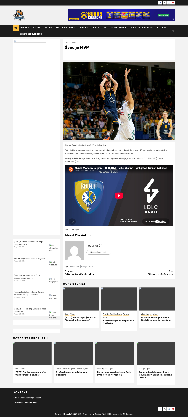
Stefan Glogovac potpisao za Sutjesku (29, 259)
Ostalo (67, 314)
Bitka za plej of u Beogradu (160, 272)
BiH (57, 28)
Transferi (126, 314)
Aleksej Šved (74, 267)
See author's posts (98, 252)
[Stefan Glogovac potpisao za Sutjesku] (119, 299)
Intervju (161, 28)
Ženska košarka (119, 28)
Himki (91, 267)
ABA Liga (47, 28)
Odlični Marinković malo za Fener (80, 272)
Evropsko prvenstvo (31, 34)
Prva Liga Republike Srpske (112, 314)
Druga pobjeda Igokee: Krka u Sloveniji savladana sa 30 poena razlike (155, 375)
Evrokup (95, 28)
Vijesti (36, 28)
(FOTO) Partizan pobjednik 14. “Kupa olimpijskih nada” (80, 318)
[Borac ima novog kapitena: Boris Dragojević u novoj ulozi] (157, 299)
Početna (24, 28)
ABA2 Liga (145, 314)
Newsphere (114, 414)
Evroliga (83, 28)
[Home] (15, 28)
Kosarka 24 (94, 245)
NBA (106, 28)
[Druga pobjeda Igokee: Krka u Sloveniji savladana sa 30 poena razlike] (54, 299)
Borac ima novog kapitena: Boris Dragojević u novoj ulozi (156, 318)
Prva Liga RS (68, 28)
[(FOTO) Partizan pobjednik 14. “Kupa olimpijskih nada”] (81, 299)
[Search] (173, 31)
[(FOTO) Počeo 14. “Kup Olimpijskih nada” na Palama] (54, 316)
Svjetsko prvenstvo (142, 28)
